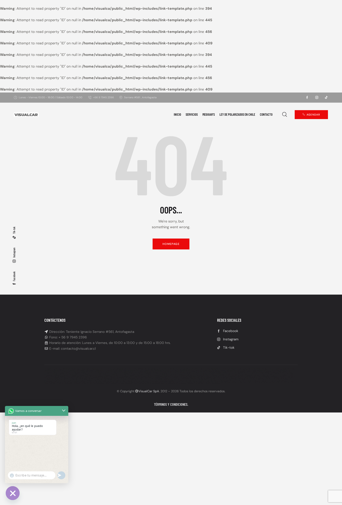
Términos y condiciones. (171, 404)
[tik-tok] (326, 97)
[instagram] (316, 97)
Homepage (171, 244)
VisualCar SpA (148, 391)
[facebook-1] (307, 97)
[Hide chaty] (13, 493)
